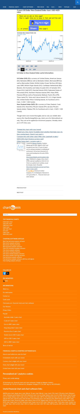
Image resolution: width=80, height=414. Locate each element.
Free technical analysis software (12, 257)
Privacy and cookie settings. (11, 378)
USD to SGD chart (18, 404)
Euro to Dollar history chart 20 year (64, 395)
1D (19, 66)
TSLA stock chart (63, 402)
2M (27, 66)
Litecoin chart (71, 397)
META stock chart (60, 398)
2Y (23, 69)
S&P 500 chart (7, 229)
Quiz (74, 7)
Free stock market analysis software (13, 253)
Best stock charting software (11, 245)
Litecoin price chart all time (22, 398)
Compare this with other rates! (37, 136)
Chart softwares (28, 7)
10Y (34, 69)
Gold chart (6, 227)
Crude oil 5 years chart (10, 321)
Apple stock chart (20, 393)
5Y (30, 69)
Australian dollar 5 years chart (13, 317)
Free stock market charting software (14, 255)
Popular (66, 7)
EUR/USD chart (7, 222)
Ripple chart (44, 400)
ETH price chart (63, 393)
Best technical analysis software (12, 246)
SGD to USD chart (54, 400)
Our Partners (7, 306)
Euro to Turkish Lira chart (31, 397)
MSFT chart (69, 398)
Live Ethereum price (37, 398)
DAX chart (6, 232)
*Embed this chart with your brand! (29, 129)
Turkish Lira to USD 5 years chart (14, 335)
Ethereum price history (13, 395)
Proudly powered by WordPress (11, 411)
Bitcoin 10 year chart (32, 393)
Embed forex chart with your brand (13, 368)
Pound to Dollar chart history (23, 400)
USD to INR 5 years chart (11, 342)
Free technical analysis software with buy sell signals (18, 259)
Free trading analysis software (12, 261)
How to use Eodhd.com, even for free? (14, 354)
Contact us (6, 296)
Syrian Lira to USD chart (39, 402)
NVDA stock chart (8, 400)
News (60, 7)
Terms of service (8, 345)
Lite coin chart (61, 397)
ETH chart (55, 393)
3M (31, 66)
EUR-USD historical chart (28, 395)
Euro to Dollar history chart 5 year (13, 397)
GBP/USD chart (7, 225)
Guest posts (6, 299)
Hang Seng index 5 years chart (13, 328)
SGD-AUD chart (66, 400)
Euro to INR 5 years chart (11, 324)
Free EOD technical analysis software (14, 248)
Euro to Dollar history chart (45, 395)
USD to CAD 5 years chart (12, 338)
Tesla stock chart (52, 402)
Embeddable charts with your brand (13, 358)
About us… (6, 289)
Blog (53, 7)
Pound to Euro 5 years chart (12, 331)
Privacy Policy (7, 310)
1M (23, 66)
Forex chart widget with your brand (13, 365)
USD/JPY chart (7, 223)
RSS (6, 281)
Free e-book (40, 7)
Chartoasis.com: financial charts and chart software (18, 303)
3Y (26, 69)
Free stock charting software (11, 252)
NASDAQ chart (7, 234)
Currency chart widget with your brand (14, 361)
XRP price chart (63, 404)
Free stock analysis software (11, 250)
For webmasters (7, 292)
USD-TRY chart (44, 404)
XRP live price (54, 404)
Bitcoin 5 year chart (45, 393)
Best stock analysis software (11, 243)
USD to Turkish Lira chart (32, 404)
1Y (19, 69)
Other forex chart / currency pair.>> (29, 141)
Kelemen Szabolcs (37, 143)
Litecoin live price (8, 398)
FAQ (48, 7)
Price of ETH (36, 400)
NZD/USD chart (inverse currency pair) (30, 139)
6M (36, 66)
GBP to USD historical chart (48, 397)
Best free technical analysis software (14, 241)
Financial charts (14, 7)
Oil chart (5, 231)
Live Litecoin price (49, 398)
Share (33, 28)
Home (4, 7)
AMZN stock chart (8, 393)
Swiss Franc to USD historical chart (20, 402)
